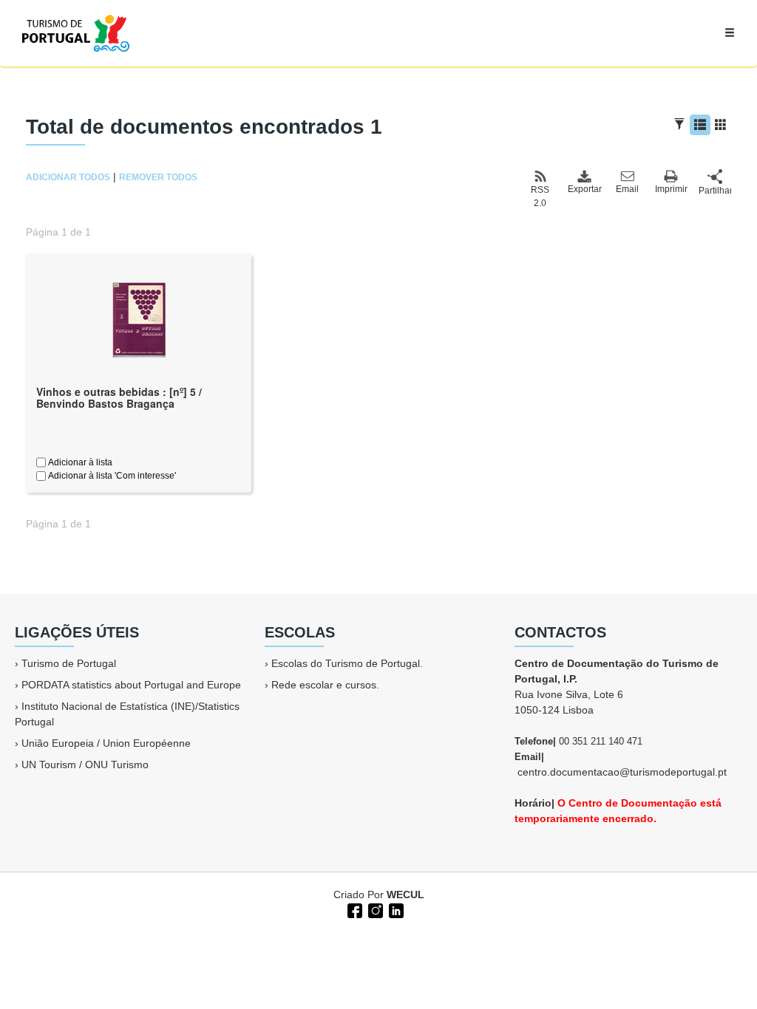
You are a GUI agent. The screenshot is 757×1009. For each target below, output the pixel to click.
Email (627, 189)
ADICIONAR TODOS (68, 177)
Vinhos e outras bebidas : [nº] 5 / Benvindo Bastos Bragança (119, 397)
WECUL (405, 894)
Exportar (584, 189)
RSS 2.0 (540, 196)
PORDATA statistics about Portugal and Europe (131, 685)
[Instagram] (374, 909)
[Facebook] (353, 909)
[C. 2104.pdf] (139, 318)
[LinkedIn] (395, 909)
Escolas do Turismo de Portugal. (347, 663)
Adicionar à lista (79, 462)
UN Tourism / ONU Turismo (85, 764)
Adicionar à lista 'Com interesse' (111, 476)
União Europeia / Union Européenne (106, 743)
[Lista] (700, 124)
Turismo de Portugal (68, 663)
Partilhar (715, 190)
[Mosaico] (720, 124)
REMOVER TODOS (158, 177)
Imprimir (671, 189)
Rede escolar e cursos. (325, 685)
